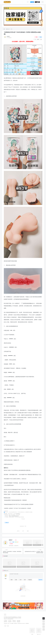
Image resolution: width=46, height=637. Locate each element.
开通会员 (37, 2)
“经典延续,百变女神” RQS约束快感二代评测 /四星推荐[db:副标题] (22, 33)
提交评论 (40, 579)
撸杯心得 (8, 29)
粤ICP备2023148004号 (21, 623)
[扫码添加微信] (43, 626)
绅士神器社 (12, 623)
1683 (13, 542)
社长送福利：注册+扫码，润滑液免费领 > (23, 41)
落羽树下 (8, 36)
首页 (4, 29)
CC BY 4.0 (18, 513)
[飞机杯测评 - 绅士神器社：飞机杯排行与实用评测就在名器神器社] (5, 614)
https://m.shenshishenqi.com (14, 515)
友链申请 (5, 621)
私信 (41, 37)
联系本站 (14, 620)
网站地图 (27, 623)
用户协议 (14, 621)
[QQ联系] (8, 626)
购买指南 (18, 620)
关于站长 (9, 620)
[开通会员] (43, 618)
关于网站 (5, 620)
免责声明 (9, 621)
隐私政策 (18, 621)
